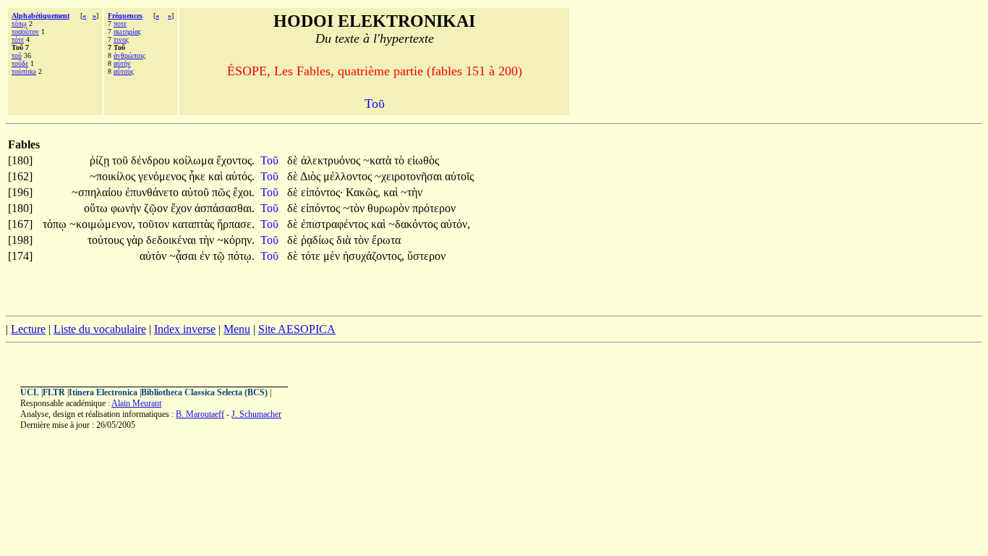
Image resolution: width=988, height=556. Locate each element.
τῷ (220, 256)
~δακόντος (414, 224)
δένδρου (152, 160)
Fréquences (125, 16)
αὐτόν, (455, 224)
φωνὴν (127, 208)
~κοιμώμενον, (102, 224)
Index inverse (185, 329)
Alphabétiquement (40, 16)
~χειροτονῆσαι (410, 176)
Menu (236, 329)
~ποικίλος (114, 176)
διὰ (345, 240)
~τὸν (355, 208)
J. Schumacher (256, 414)
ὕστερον (426, 256)
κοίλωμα (194, 160)
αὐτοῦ (197, 192)
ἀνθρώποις (129, 55)
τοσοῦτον (25, 31)
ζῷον (157, 208)
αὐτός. (240, 176)
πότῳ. (241, 256)
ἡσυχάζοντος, (373, 256)
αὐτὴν (122, 63)
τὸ (400, 160)
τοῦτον (155, 224)
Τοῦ (270, 160)
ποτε (120, 24)
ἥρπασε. (236, 224)
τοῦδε (20, 63)
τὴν (208, 240)
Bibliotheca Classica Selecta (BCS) (204, 392)
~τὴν (411, 192)
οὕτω (97, 208)
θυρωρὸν (389, 208)
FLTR (54, 392)
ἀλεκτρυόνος (332, 160)
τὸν (363, 240)
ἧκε (198, 176)
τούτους (107, 240)
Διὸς (311, 176)
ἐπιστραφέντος (336, 224)
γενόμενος (163, 176)
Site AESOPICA (297, 329)
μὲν (333, 256)
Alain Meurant (136, 403)
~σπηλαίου (98, 192)
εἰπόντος (322, 208)
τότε (18, 39)
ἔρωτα (386, 240)
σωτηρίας (127, 31)
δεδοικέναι (172, 240)
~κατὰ (378, 160)
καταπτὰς (194, 224)
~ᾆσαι (184, 256)
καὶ (217, 176)
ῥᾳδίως (318, 240)
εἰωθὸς (423, 160)
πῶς (222, 192)
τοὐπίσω (24, 71)
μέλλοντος (349, 176)
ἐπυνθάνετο (153, 192)
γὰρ (136, 240)
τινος (121, 39)
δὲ (294, 160)
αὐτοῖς (459, 176)
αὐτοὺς (124, 71)
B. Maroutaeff (200, 414)
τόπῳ (19, 24)
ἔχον (183, 208)
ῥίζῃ (101, 160)
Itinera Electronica (103, 392)
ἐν (206, 256)
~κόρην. (236, 240)
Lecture (28, 329)
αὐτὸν (154, 256)
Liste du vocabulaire (100, 329)
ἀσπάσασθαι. (225, 208)
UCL (29, 392)
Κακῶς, (363, 192)
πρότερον (434, 208)
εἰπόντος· (322, 192)
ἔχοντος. (235, 160)
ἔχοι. (244, 192)
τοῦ (17, 55)
